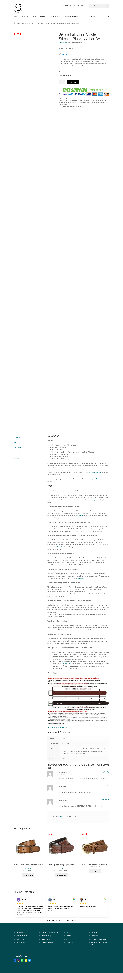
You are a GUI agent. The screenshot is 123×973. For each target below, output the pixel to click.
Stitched (78, 106)
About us (72, 6)
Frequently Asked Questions (50, 932)
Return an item (20, 939)
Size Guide (19, 932)
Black (42, 23)
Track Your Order (21, 936)
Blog (67, 932)
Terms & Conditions (47, 943)
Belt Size (61, 72)
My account (69, 943)
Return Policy (20, 943)
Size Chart (65, 55)
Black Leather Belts (84, 100)
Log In (68, 939)
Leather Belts (24, 16)
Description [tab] (17, 437)
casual (69, 106)
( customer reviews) (75, 43)
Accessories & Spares (72, 16)
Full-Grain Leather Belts (98, 939)
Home (15, 16)
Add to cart (73, 82)
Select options (28, 875)
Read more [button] (20, 914)
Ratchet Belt (66, 664)
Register (68, 936)
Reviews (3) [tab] (17, 458)
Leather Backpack (39, 16)
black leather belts (102, 479)
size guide (94, 500)
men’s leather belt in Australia (92, 472)
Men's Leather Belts (93, 102)
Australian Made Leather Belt (99, 944)
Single (73, 106)
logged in (62, 816)
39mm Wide (35, 23)
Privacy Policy (45, 939)
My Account (64, 6)
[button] (108, 907)
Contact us (80, 6)
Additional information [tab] (21, 453)
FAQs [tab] (15, 442)
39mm (64, 106)
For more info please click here (57, 727)
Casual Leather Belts (96, 100)
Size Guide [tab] (17, 448)
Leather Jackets (55, 16)
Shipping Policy (46, 936)
